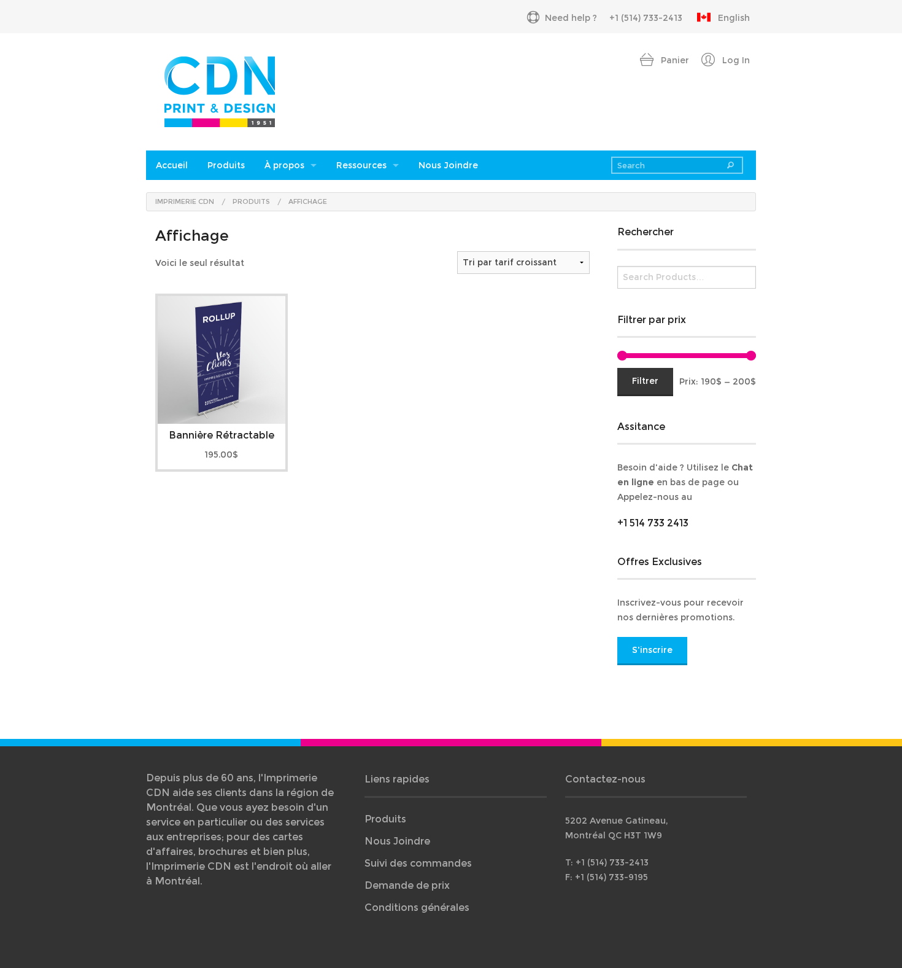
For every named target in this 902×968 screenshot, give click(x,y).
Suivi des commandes (418, 863)
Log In (735, 60)
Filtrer (645, 380)
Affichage (307, 201)
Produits (226, 165)
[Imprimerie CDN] (219, 91)
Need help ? (571, 17)
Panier (673, 60)
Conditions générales (416, 907)
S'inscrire (652, 649)
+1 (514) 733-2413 (645, 17)
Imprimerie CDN (184, 201)
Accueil (172, 165)
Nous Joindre (448, 165)
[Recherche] (730, 165)
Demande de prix (407, 885)
